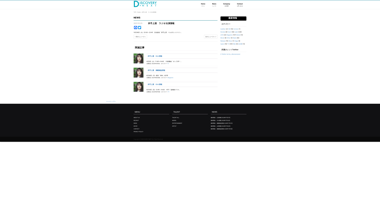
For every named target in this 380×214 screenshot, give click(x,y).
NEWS (135, 123)
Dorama (222, 32)
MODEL (174, 120)
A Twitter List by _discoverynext (230, 54)
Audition (223, 29)
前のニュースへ (141, 36)
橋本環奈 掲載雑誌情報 (217, 123)
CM (229, 29)
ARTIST (174, 126)
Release (222, 41)
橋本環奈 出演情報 (216, 117)
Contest (235, 29)
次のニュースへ (210, 36)
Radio (139, 12)
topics (222, 44)
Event (229, 32)
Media (238, 35)
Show (230, 41)
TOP (135, 12)
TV (168, 63)
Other (228, 38)
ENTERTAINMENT (177, 123)
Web (234, 44)
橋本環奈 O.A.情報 (216, 120)
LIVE (221, 35)
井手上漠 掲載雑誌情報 (156, 70)
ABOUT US (137, 117)
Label (236, 32)
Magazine (170, 77)
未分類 (240, 44)
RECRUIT (136, 120)
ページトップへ (111, 101)
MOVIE (135, 126)
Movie (222, 38)
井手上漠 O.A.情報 (155, 56)
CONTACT (136, 129)
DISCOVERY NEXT (146, 139)
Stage (236, 41)
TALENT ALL (175, 117)
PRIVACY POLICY (138, 131)
